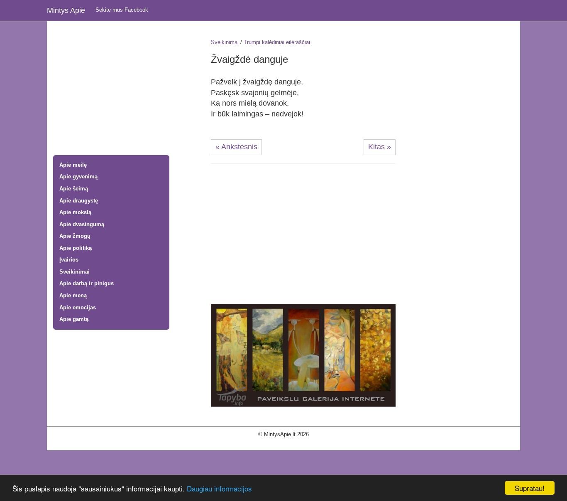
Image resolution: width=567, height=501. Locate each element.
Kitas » (379, 147)
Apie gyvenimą (78, 176)
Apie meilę (73, 165)
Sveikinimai (74, 272)
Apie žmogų (74, 236)
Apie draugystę (78, 200)
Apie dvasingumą (81, 224)
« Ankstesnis (236, 147)
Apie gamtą (73, 319)
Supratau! (530, 488)
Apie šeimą (73, 188)
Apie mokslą (75, 212)
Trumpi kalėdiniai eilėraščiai (277, 42)
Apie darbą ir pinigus (86, 283)
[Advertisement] (125, 89)
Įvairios (68, 260)
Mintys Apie (66, 10)
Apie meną (73, 295)
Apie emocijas (77, 307)
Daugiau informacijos (219, 488)
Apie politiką (75, 248)
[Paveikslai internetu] (303, 355)
